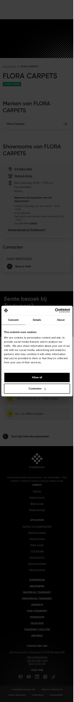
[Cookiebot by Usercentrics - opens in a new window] (55, 310)
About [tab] (61, 319)
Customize (35, 388)
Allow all (37, 377)
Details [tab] (37, 319)
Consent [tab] (13, 319)
